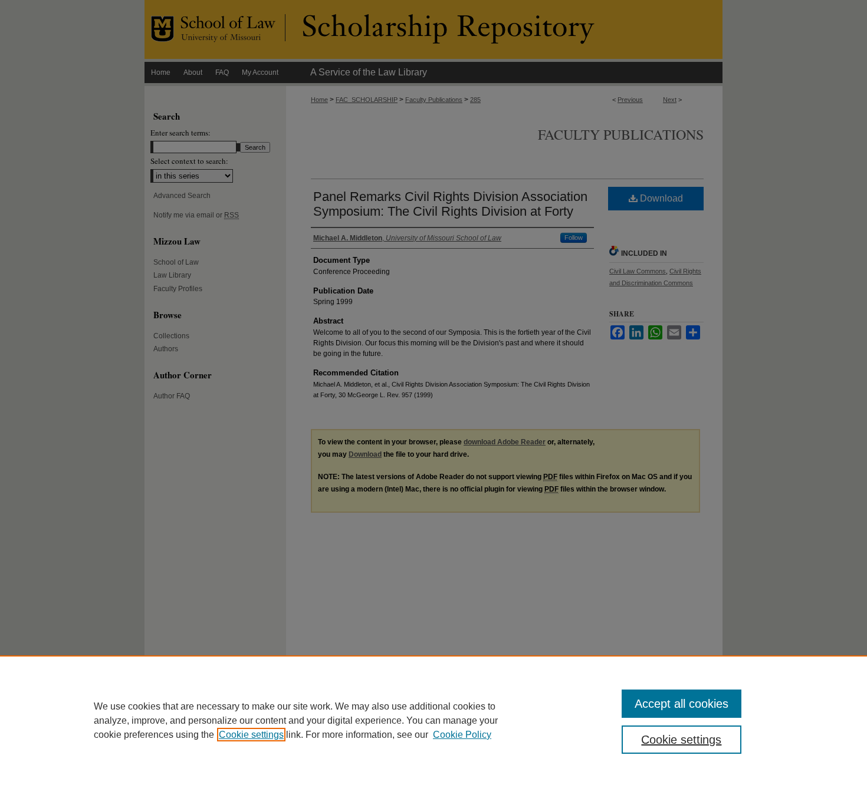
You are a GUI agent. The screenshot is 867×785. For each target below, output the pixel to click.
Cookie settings (251, 735)
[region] (433, 720)
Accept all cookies (681, 703)
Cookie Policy (462, 735)
